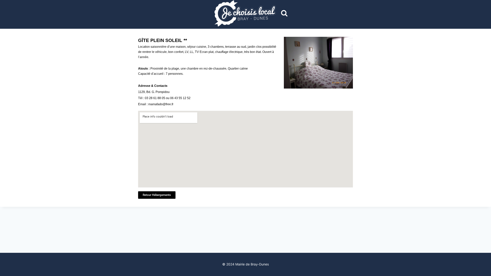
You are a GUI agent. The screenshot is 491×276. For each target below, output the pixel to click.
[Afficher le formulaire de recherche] (284, 13)
